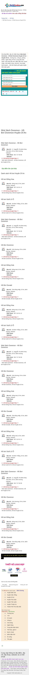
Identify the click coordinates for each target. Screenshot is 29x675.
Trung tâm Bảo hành (13, 627)
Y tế (8, 615)
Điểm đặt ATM (11, 634)
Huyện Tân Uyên (12, 602)
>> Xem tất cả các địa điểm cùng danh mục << (14, 556)
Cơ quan (9, 618)
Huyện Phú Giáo (11, 599)
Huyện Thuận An (12, 604)
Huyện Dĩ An (10, 597)
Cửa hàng (10, 622)
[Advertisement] (14, 37)
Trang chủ (4, 18)
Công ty (9, 620)
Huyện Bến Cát (11, 592)
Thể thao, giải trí (11, 629)
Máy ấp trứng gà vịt (13, 584)
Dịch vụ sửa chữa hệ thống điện (9, 581)
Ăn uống (9, 637)
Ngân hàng (10, 625)
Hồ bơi (12, 18)
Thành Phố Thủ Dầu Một (14, 606)
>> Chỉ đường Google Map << (10, 158)
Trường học (10, 613)
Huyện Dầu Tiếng (12, 595)
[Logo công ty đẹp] (14, 569)
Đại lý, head (10, 632)
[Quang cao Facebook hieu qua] (14, 645)
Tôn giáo (9, 639)
